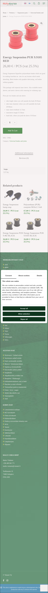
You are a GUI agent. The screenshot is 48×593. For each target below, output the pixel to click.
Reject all (24, 319)
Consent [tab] (8, 275)
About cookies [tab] (24, 275)
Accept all (24, 308)
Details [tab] (39, 275)
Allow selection (24, 314)
